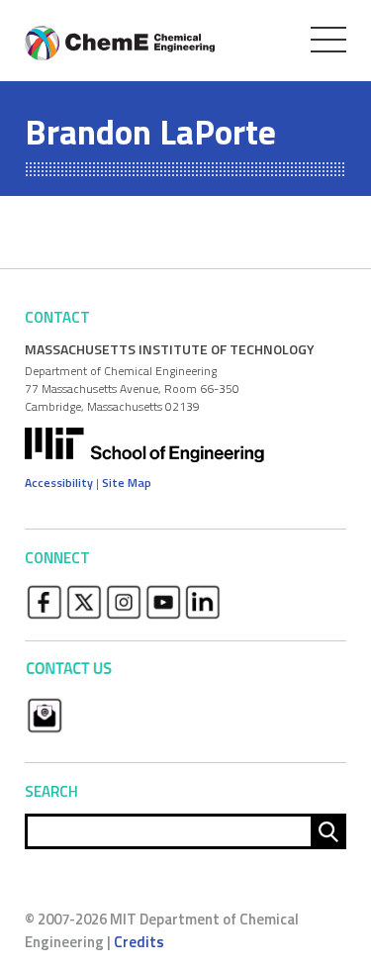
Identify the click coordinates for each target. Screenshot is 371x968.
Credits (139, 941)
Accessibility (59, 482)
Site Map (126, 482)
